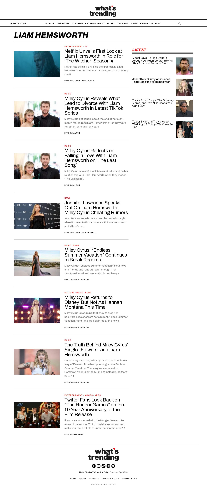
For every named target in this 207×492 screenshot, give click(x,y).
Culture (69, 293)
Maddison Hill (89, 232)
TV (86, 46)
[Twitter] (113, 466)
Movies (89, 395)
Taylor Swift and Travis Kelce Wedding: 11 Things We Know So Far (152, 124)
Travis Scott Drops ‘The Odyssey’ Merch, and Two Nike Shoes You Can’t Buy (153, 103)
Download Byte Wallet (119, 472)
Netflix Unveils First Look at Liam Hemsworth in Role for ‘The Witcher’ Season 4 (93, 56)
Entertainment (73, 46)
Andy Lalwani (73, 81)
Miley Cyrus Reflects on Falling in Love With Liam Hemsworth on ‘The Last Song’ (90, 158)
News (67, 198)
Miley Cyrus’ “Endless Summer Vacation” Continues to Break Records (95, 254)
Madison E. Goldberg (78, 280)
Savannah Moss (75, 434)
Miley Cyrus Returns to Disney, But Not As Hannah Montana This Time (93, 302)
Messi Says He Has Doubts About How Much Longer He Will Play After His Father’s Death (152, 60)
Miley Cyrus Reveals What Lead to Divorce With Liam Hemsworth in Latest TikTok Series (93, 106)
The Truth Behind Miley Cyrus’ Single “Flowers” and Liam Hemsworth (96, 349)
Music (67, 94)
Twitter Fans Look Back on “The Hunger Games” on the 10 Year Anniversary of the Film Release (94, 407)
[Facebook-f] (94, 466)
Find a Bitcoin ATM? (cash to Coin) (94, 472)
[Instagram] (108, 466)
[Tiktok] (103, 466)
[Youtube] (98, 466)
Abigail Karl (88, 81)
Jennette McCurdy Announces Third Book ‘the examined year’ (151, 80)
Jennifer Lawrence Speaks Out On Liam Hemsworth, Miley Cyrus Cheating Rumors (96, 207)
